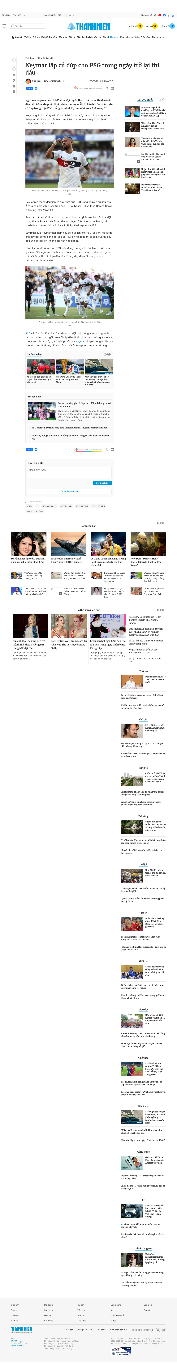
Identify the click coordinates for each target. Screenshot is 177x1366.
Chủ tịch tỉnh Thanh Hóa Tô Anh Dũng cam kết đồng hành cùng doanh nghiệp (143, 793)
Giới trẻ (72, 37)
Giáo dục (81, 37)
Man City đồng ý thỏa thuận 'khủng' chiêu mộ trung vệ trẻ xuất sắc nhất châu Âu (71, 437)
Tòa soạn (101, 1330)
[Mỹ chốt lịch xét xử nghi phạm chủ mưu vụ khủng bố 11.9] (132, 731)
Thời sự (27, 37)
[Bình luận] (13, 80)
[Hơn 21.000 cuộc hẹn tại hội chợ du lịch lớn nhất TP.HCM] (132, 876)
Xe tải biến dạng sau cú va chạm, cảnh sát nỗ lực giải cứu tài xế (142, 696)
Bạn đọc (148, 1305)
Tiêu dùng (146, 37)
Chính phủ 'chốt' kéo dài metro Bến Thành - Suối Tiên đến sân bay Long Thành (155, 777)
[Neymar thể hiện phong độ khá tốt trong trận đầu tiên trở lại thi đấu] (69, 292)
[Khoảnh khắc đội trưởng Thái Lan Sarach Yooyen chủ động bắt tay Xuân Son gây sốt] (132, 1069)
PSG (27, 333)
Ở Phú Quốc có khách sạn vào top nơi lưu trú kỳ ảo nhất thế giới (143, 890)
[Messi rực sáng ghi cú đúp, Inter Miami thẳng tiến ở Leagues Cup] (42, 410)
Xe (132, 37)
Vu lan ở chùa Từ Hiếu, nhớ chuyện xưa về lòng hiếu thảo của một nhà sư (155, 826)
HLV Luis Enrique (82, 506)
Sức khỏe (63, 37)
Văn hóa (97, 37)
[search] (28, 26)
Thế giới (36, 37)
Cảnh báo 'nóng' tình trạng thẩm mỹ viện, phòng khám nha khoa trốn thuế (141, 803)
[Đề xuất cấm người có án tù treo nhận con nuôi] (132, 682)
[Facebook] (164, 15)
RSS (92, 1330)
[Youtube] (160, 15)
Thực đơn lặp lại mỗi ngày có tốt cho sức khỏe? (143, 1140)
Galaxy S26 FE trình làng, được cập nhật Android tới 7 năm (154, 1160)
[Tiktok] (169, 15)
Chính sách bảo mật (118, 1330)
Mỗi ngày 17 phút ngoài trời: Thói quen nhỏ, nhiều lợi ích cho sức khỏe (141, 1131)
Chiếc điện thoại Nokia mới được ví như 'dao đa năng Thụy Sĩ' (143, 1187)
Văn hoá (81, 1310)
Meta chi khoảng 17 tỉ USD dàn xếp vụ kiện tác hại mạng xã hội (142, 1177)
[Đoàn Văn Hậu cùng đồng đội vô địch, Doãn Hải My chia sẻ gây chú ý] (132, 924)
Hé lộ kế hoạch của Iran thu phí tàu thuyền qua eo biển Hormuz (143, 755)
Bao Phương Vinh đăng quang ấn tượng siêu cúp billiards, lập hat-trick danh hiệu (141, 1083)
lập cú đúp (39, 511)
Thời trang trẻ (158, 37)
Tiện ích (61, 15)
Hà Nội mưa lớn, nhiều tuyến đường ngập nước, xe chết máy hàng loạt (143, 706)
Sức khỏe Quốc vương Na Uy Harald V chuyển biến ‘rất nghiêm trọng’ (142, 745)
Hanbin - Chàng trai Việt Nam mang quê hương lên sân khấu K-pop (143, 996)
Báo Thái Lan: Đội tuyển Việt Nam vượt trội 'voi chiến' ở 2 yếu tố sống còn (143, 1093)
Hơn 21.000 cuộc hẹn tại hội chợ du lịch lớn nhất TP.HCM (155, 873)
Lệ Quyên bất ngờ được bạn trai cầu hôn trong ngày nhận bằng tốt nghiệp (142, 986)
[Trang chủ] (13, 37)
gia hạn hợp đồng (98, 506)
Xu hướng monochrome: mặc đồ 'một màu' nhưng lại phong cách (155, 1258)
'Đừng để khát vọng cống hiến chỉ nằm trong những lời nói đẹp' (154, 971)
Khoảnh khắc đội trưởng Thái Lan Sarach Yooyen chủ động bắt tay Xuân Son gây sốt (154, 1069)
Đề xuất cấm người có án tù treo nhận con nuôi (155, 680)
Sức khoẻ (48, 1310)
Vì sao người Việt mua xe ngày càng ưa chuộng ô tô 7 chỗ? (140, 1225)
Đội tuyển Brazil (66, 506)
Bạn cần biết (50, 15)
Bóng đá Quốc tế (45, 58)
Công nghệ (124, 37)
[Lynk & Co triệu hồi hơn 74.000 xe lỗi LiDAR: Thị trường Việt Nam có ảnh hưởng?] (132, 1211)
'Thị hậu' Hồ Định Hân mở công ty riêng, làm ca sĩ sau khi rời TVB (143, 948)
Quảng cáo (82, 1330)
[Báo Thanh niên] (21, 1330)
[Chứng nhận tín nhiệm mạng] (121, 1351)
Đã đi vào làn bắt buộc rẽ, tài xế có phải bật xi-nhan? (142, 1235)
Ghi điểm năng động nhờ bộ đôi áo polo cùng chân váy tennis (142, 1284)
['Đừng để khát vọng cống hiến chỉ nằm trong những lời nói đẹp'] (132, 972)
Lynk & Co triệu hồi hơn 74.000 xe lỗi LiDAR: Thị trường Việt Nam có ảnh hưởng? (154, 1211)
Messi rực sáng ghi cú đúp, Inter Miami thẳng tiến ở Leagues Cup (84, 405)
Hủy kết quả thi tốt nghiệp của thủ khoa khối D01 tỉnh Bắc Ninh (155, 1019)
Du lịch (89, 37)
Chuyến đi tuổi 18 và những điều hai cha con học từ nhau (141, 851)
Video (137, 37)
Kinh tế (44, 37)
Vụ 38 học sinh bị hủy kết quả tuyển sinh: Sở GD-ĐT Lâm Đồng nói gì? (141, 1045)
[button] (14, 60)
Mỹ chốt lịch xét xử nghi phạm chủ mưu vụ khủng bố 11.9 (155, 728)
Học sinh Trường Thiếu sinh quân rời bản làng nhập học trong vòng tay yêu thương (143, 1035)
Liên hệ (71, 15)
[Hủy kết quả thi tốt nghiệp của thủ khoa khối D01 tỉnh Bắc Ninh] (132, 1021)
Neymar (80, 341)
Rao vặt (147, 1310)
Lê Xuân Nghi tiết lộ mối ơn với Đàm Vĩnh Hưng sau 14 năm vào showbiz (140, 938)
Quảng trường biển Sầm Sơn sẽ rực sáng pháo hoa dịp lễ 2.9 (142, 900)
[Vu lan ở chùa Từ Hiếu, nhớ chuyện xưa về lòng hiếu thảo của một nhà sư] (132, 827)
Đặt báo (69, 1330)
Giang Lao (36, 81)
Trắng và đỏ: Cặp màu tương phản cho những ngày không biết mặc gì (142, 1274)
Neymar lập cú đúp (49, 506)
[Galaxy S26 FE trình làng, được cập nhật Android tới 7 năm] (132, 1163)
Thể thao (114, 37)
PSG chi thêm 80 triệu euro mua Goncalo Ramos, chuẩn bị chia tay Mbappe (69, 428)
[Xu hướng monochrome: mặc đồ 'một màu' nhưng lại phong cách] (132, 1260)
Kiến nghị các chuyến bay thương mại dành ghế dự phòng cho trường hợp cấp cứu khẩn (155, 1117)
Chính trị (19, 37)
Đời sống (53, 37)
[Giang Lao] (28, 81)
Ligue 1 (29, 511)
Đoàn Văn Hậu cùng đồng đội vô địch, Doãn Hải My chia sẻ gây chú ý (155, 922)
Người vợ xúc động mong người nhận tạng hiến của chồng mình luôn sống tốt (143, 841)
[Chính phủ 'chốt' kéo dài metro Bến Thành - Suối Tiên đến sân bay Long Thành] (132, 779)
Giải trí (106, 37)
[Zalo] (173, 15)
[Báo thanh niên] (88, 26)
